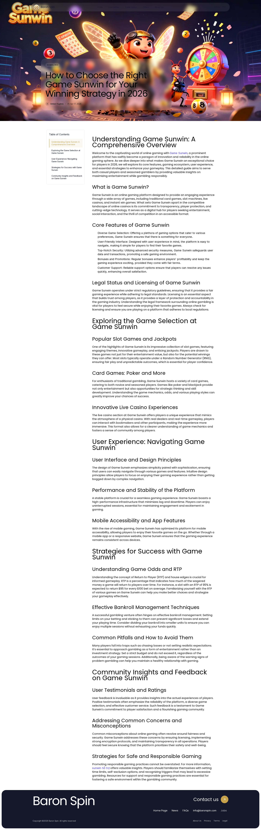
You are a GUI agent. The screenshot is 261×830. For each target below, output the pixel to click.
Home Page (160, 810)
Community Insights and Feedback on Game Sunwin (67, 177)
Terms (217, 820)
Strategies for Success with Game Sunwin (67, 168)
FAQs (186, 810)
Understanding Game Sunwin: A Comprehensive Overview (66, 143)
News (175, 810)
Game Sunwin (179, 153)
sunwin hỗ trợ (101, 768)
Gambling (52, 65)
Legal (224, 820)
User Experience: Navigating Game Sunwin (64, 160)
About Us (197, 820)
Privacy (207, 820)
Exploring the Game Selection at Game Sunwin (66, 151)
